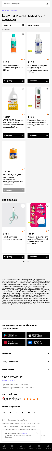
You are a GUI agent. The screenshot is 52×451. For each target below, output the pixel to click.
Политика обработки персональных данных (18, 426)
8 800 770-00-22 (12, 377)
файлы (24, 433)
